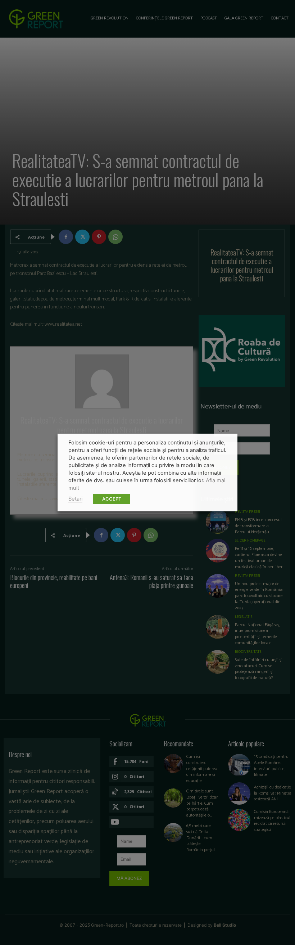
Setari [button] (75, 499)
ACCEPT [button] (111, 499)
